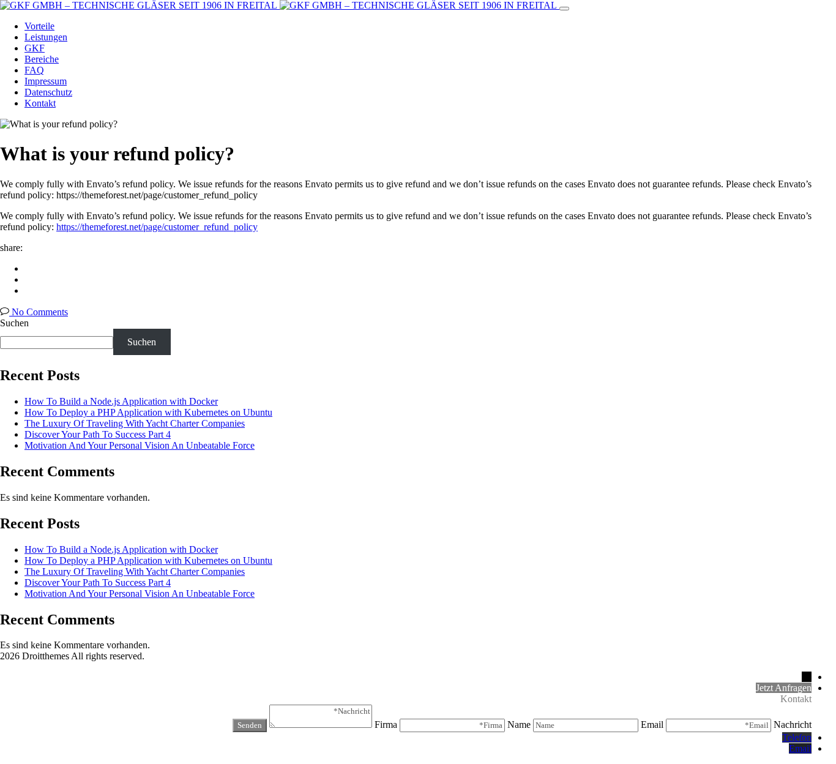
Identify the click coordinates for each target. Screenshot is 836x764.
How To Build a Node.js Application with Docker (121, 401)
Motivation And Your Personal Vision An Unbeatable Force (139, 445)
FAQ (34, 70)
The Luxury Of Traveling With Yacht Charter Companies (134, 423)
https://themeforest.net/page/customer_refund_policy (157, 227)
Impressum (45, 81)
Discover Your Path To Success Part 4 (97, 434)
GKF (34, 48)
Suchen (14, 323)
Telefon (797, 737)
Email (800, 748)
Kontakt (40, 103)
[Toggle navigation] (564, 8)
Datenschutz (48, 92)
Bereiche (41, 59)
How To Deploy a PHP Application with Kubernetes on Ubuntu (148, 412)
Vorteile (39, 26)
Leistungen (45, 37)
